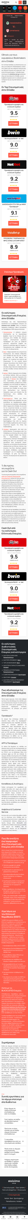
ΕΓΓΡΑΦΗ (13, 123)
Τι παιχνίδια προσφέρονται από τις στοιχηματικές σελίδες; (12, 1141)
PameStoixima (11, 1201)
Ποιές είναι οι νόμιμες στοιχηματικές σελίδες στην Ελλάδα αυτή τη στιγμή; (12, 1151)
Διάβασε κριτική (14, 116)
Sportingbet (22, 674)
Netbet (7, 1198)
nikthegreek (10, 36)
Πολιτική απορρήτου (9, 1190)
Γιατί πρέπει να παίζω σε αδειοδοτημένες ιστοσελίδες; (12, 1121)
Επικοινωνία (22, 1190)
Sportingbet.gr (19, 1198)
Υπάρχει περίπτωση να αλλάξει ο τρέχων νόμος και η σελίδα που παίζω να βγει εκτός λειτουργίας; (11, 1163)
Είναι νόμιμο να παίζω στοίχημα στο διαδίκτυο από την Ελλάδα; (10, 1111)
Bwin (11, 1198)
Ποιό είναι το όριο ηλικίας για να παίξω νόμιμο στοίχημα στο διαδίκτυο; (11, 1131)
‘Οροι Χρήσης (20, 1188)
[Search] (16, 2)
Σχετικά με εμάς (9, 1188)
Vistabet (19, 1201)
